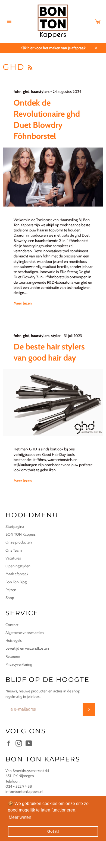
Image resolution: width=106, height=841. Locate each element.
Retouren (12, 656)
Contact (11, 624)
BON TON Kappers (20, 534)
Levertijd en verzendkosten (27, 648)
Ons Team (13, 550)
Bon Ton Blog (16, 582)
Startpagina (14, 526)
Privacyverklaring (18, 664)
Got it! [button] (53, 831)
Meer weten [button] (20, 817)
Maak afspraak (16, 573)
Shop (9, 597)
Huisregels (13, 640)
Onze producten (18, 542)
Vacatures (13, 558)
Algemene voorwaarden (24, 632)
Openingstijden (17, 566)
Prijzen (10, 589)
